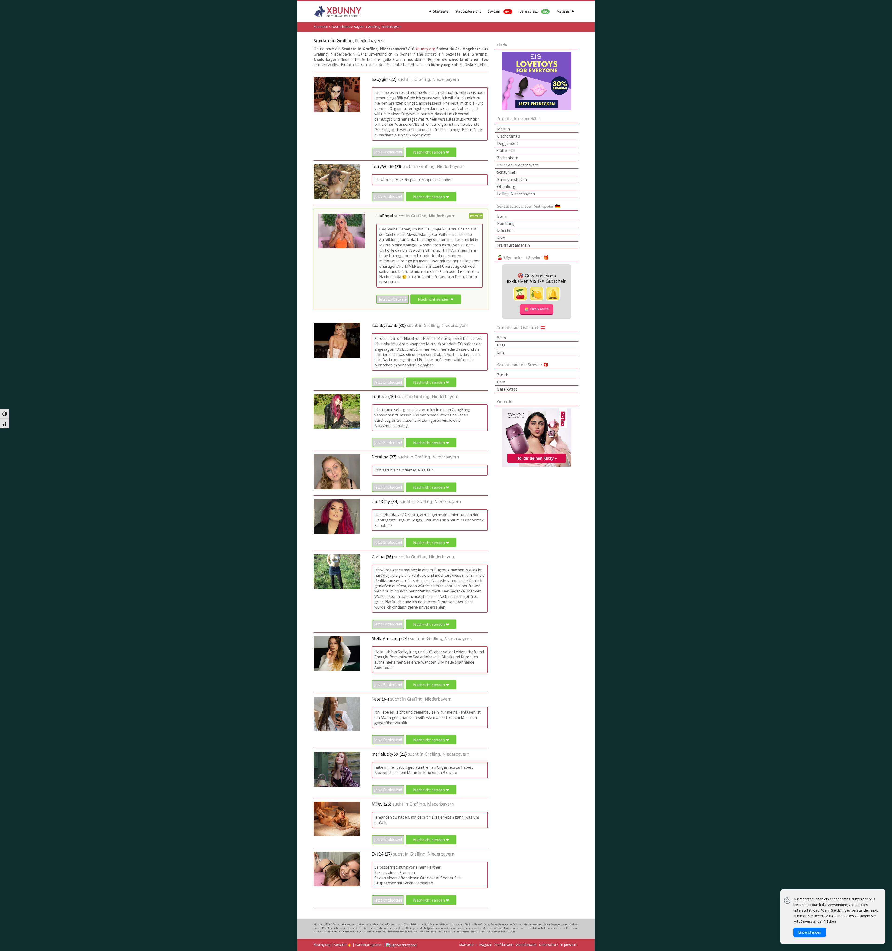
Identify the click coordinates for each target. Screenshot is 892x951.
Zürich (502, 374)
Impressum (568, 944)
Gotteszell (506, 150)
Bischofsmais (508, 136)
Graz (501, 345)
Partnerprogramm (368, 944)
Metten (503, 129)
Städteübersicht (468, 12)
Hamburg (505, 223)
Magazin (485, 944)
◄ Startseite (438, 12)
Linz (500, 352)
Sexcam (499, 12)
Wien (501, 337)
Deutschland (340, 26)
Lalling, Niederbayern (516, 193)
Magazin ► (566, 12)
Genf (501, 382)
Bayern (359, 26)
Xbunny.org (322, 944)
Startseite (321, 26)
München (505, 230)
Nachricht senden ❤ (431, 152)
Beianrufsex (533, 12)
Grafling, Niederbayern (436, 79)
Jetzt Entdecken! (388, 152)
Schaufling (506, 172)
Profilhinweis (503, 944)
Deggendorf (507, 143)
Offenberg (506, 186)
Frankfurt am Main (513, 245)
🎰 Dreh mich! (537, 309)
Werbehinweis (526, 944)
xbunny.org (425, 48)
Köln (501, 237)
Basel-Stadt (507, 389)
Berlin (502, 216)
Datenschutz (548, 944)
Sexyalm (340, 944)
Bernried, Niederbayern (517, 165)
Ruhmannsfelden (512, 179)
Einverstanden (809, 932)
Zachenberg (507, 157)
